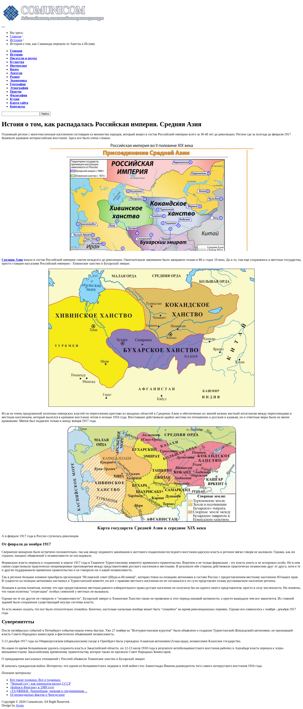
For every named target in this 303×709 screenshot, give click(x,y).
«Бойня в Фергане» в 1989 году (32, 687)
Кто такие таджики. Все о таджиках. (35, 680)
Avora (20, 705)
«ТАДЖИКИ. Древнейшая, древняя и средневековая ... (48, 691)
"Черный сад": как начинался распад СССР (40, 683)
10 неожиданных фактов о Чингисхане (37, 694)
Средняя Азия (12, 259)
